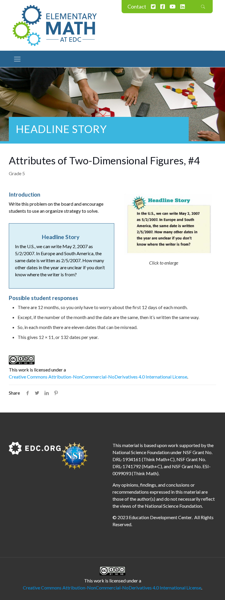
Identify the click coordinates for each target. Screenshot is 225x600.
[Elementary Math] (54, 25)
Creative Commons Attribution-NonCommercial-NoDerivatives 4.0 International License (98, 376)
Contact (136, 6)
